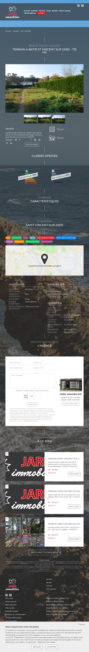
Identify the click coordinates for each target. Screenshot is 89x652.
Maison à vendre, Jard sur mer (57, 598)
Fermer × (82, 624)
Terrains (16, 31)
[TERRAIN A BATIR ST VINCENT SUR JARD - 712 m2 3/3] (44, 88)
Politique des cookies (13, 618)
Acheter (34, 11)
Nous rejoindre (10, 605)
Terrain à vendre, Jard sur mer (57, 608)
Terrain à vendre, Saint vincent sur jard (60, 611)
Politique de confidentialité (15, 614)
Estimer (55, 11)
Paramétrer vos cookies (46, 642)
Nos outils (9, 598)
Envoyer (32, 404)
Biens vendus (65, 11)
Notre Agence (10, 601)
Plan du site (9, 608)
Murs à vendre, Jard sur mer (56, 614)
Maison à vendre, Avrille (55, 601)
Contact (41, 13)
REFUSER (37, 647)
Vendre (42, 11)
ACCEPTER (51, 647)
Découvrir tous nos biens (44, 552)
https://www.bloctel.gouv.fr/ (30, 421)
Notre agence (30, 13)
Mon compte (51, 589)
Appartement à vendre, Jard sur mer (60, 605)
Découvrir (74, 474)
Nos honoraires (32, 145)
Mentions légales (11, 611)
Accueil (27, 11)
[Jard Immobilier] (12, 12)
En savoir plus (31, 642)
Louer (48, 11)
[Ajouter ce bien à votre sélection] (31, 140)
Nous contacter (70, 404)
